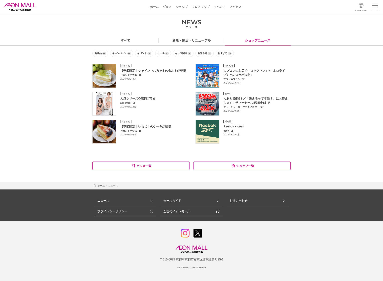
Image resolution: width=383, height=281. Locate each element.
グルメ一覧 (143, 166)
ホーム (101, 185)
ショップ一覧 (245, 166)
